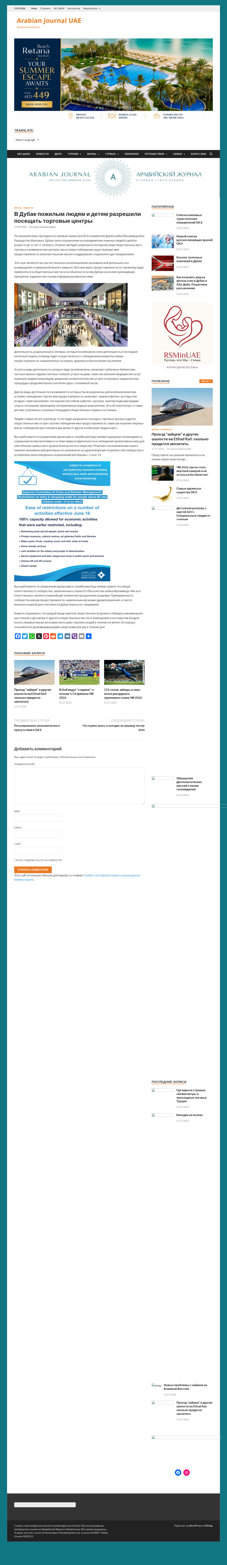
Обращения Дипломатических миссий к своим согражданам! (189, 783)
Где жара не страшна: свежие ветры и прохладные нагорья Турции (191, 1095)
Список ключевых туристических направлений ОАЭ (189, 218)
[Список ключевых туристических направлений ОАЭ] (163, 215)
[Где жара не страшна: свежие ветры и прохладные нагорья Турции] (163, 1090)
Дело (58, 153)
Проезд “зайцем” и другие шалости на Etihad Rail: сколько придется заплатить (32, 695)
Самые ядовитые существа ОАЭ (188, 490)
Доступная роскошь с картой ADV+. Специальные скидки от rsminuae (193, 513)
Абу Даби (23, 153)
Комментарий (25, 764)
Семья (177, 153)
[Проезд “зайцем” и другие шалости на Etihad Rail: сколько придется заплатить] (34, 673)
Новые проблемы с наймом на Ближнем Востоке (185, 1386)
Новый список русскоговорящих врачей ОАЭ (194, 240)
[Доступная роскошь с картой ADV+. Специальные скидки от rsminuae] (163, 508)
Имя (17, 811)
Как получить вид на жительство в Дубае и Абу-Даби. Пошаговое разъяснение (191, 282)
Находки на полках (189, 1115)
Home (34, 8)
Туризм (73, 153)
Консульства (74, 8)
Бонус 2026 (198, 153)
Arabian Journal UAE (49, 20)
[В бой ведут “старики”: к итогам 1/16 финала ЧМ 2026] (79, 673)
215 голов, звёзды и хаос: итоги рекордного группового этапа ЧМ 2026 (123, 693)
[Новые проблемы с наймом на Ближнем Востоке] (156, 1385)
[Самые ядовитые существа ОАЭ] (163, 488)
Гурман (110, 153)
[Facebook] (178, 1472)
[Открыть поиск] (211, 154)
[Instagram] (186, 1472)
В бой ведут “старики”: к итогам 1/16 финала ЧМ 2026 (76, 693)
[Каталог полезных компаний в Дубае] (163, 257)
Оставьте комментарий (42, 226)
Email (18, 827)
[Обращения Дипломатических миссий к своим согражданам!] (163, 778)
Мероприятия (90, 8)
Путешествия (154, 153)
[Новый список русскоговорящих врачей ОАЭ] (163, 236)
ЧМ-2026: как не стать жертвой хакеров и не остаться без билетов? (192, 470)
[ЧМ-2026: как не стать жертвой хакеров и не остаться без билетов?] (163, 467)
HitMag (208, 1525)
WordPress (195, 1525)
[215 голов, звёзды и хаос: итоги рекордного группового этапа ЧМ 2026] (124, 673)
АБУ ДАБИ (59, 8)
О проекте (45, 8)
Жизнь (91, 153)
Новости (42, 153)
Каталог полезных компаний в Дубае (189, 259)
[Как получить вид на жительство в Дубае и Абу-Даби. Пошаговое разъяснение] (163, 277)
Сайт (17, 844)
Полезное (132, 153)
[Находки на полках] (163, 1115)
